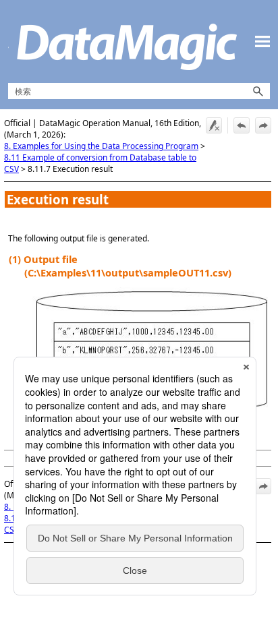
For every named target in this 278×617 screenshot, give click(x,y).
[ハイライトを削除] (214, 125)
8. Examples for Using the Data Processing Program (101, 146)
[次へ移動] (263, 125)
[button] (258, 91)
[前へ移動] (241, 125)
